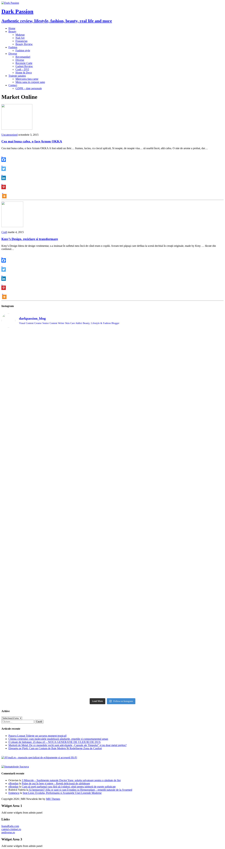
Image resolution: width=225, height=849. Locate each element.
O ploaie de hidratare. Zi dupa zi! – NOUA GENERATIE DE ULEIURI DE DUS (54, 742)
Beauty (12, 31)
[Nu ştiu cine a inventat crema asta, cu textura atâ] (84, 660)
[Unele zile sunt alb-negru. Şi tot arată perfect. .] (28, 631)
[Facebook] (3, 157)
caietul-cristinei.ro (11, 829)
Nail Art (19, 37)
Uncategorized (9, 134)
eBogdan (13, 783)
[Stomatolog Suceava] (15, 766)
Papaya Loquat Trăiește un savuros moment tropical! (37, 735)
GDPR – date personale (28, 88)
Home (11, 28)
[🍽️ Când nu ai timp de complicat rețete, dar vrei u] (140, 584)
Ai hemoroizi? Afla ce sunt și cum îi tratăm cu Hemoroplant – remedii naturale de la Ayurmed (80, 789)
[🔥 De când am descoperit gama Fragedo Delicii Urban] (84, 584)
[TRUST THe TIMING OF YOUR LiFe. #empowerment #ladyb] (84, 338)
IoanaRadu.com (10, 826)
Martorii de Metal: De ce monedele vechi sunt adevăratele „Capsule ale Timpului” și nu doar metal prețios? (67, 745)
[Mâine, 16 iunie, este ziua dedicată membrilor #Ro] (196, 535)
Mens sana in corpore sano (30, 82)
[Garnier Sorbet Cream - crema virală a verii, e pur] (140, 532)
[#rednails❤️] (28, 517)
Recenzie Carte (23, 63)
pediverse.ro (8, 832)
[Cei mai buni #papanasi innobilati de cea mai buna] (196, 417)
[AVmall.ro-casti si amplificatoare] (39, 757)
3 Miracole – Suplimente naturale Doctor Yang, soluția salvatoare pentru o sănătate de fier (71, 780)
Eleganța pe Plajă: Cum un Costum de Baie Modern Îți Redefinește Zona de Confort (55, 748)
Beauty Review (24, 44)
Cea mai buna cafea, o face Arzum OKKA (31, 141)
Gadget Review (24, 66)
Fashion (12, 47)
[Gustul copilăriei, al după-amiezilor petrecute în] (140, 371)
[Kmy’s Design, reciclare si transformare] (12, 226)
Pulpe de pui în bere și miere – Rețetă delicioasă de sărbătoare (56, 783)
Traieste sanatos (17, 75)
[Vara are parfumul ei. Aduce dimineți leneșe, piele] (196, 363)
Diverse (12, 53)
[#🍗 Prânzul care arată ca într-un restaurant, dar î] (196, 583)
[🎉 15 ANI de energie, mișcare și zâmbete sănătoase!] (140, 653)
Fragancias (21, 40)
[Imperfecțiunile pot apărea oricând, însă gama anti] (140, 463)
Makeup (20, 34)
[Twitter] (3, 166)
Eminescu (13, 792)
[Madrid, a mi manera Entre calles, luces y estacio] (28, 340)
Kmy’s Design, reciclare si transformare (29, 239)
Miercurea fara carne (26, 78)
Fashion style (22, 50)
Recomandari (22, 56)
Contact (12, 85)
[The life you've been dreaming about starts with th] (28, 422)
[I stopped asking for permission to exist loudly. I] (196, 636)
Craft (4, 232)
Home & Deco (23, 72)
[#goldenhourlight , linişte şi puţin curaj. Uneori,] (84, 521)
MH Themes (53, 798)
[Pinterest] (3, 184)
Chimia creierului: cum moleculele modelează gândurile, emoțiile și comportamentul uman (58, 738)
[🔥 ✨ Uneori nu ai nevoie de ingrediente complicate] (28, 589)
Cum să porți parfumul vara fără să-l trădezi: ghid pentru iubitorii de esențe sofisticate (69, 786)
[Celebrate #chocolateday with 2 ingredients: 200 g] (84, 418)
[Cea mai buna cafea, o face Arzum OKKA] (16, 128)
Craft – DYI (22, 69)
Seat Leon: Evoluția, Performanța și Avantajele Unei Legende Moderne (62, 792)
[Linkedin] (3, 175)
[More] (4, 193)
